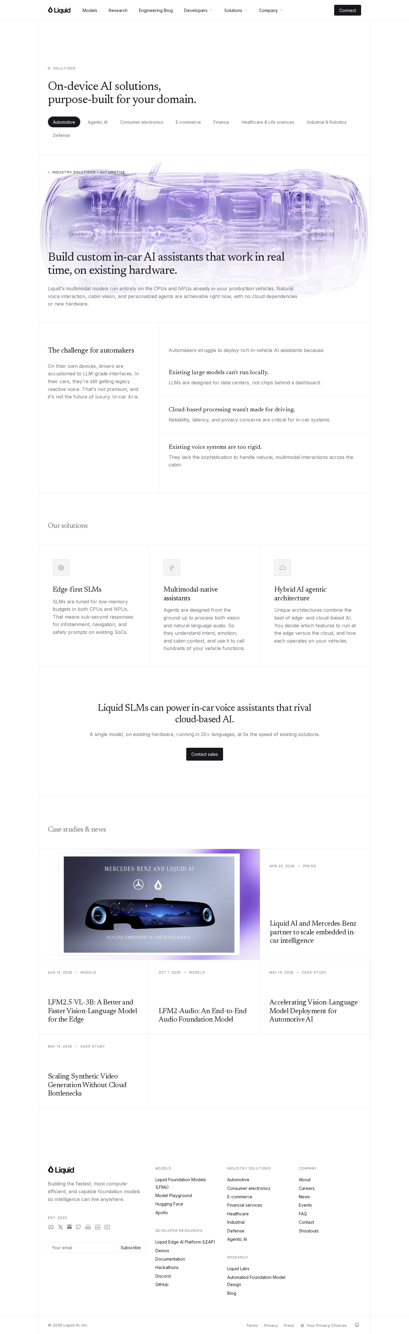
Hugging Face (169, 1203)
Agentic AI (97, 122)
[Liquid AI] (59, 10)
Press (289, 1325)
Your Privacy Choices (326, 1325)
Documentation (170, 1259)
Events (305, 1205)
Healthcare (238, 1213)
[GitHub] (78, 1227)
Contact (306, 1222)
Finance (221, 122)
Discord (163, 1276)
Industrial (236, 1222)
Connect (347, 10)
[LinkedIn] (98, 1227)
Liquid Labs (238, 1268)
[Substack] (69, 1227)
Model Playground (173, 1195)
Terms (252, 1325)
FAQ (303, 1213)
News (304, 1196)
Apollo (161, 1212)
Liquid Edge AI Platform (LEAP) (185, 1241)
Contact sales (204, 754)
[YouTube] (107, 1227)
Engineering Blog (156, 10)
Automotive (64, 122)
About (304, 1179)
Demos (162, 1250)
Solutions (233, 10)
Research (118, 10)
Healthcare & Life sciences (268, 122)
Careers (307, 1188)
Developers (195, 10)
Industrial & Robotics (327, 122)
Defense (61, 135)
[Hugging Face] (88, 1227)
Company (268, 10)
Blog (231, 1293)
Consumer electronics (141, 122)
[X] (60, 1227)
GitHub (162, 1284)
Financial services (244, 1205)
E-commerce (188, 122)
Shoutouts (309, 1230)
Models (90, 10)
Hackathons (167, 1267)
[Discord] (51, 1227)
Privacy (271, 1325)
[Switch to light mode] (357, 1325)
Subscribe (131, 1247)
